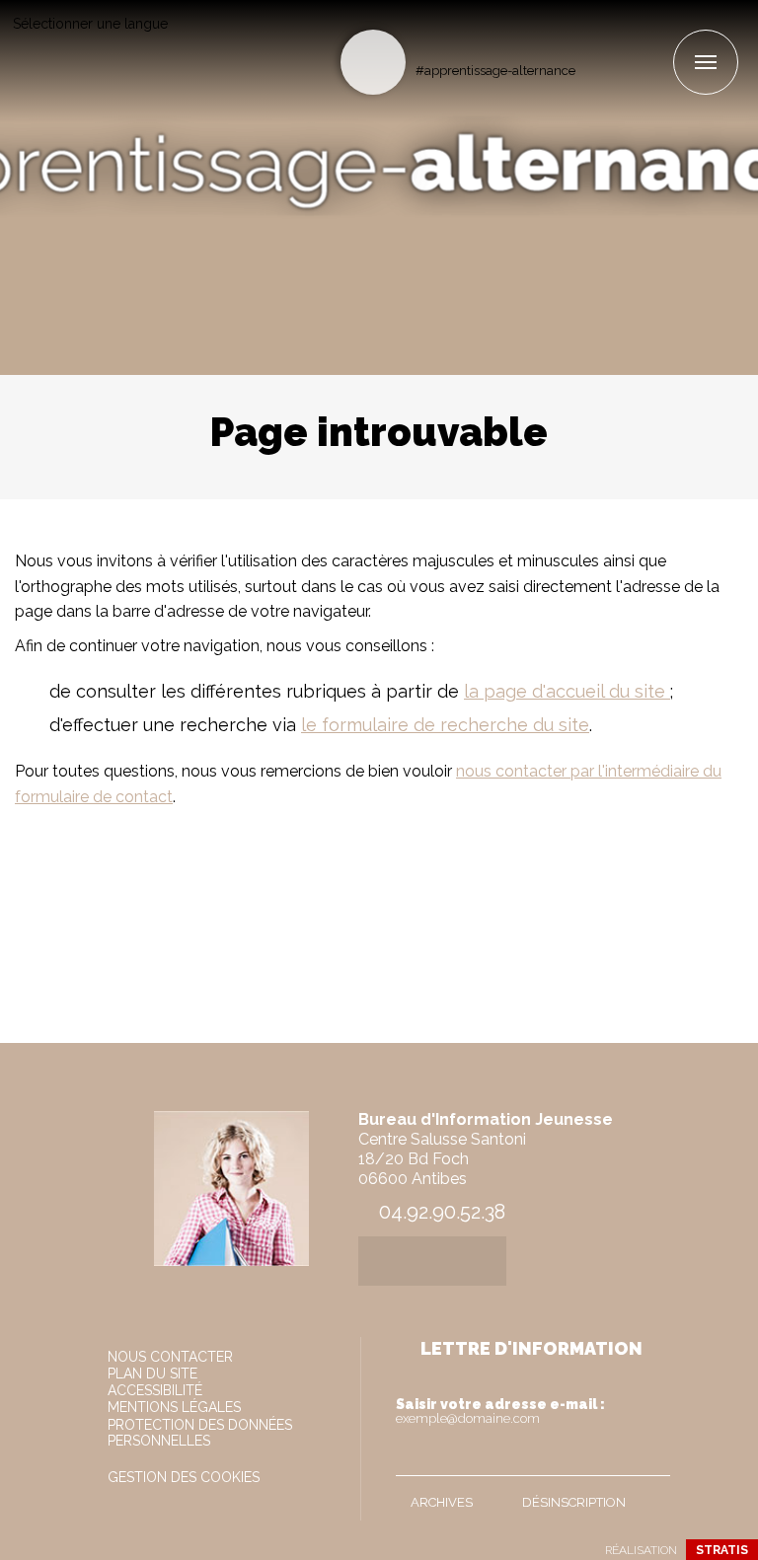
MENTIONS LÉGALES (174, 1407)
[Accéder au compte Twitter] (624, 36)
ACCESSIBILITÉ (155, 1390)
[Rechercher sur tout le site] (373, 62)
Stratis (722, 1550)
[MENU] (705, 62)
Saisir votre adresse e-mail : (500, 1411)
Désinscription (574, 1502)
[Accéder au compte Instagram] (657, 36)
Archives (442, 1502)
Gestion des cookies (184, 1477)
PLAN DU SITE (152, 1373)
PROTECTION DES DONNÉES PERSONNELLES (200, 1433)
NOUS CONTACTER (170, 1357)
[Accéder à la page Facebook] (591, 36)
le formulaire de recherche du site (445, 724)
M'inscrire (650, 1456)
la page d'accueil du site (567, 691)
